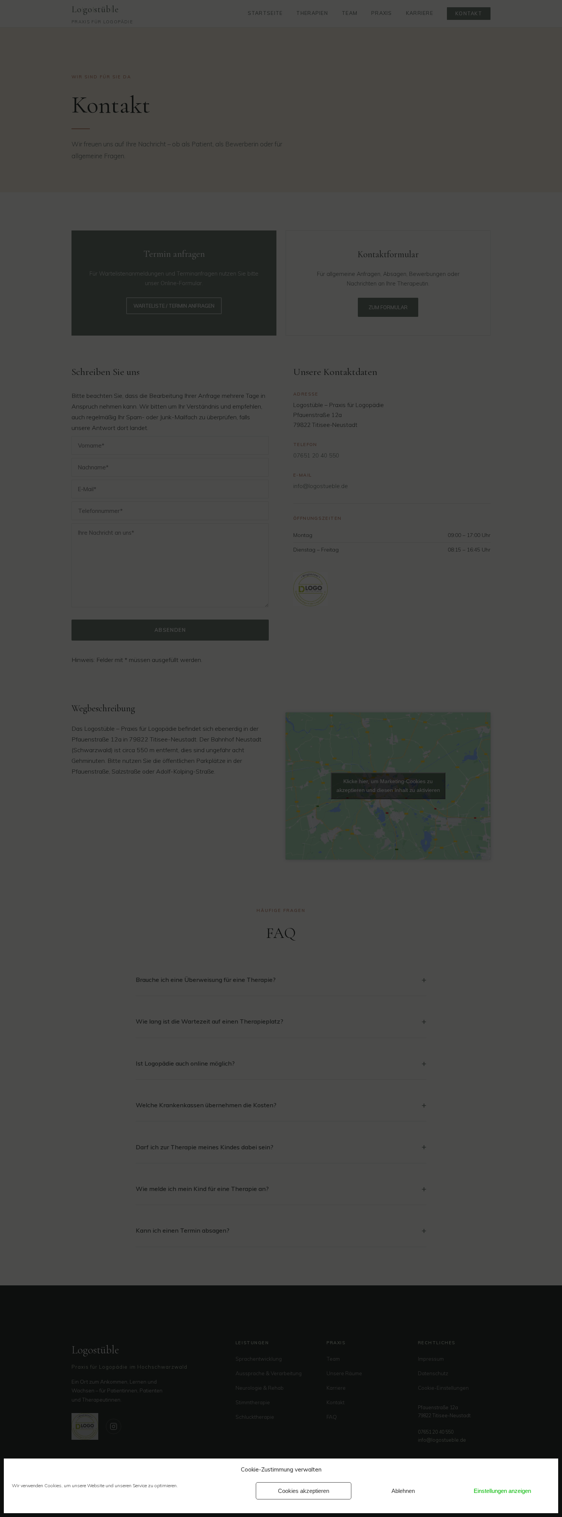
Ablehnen (403, 1491)
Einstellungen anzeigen (502, 1491)
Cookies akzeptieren (303, 1491)
